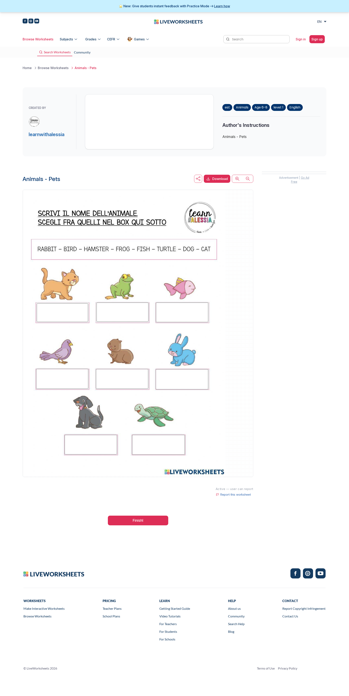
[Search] (228, 38)
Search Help (236, 624)
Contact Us (290, 616)
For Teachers (168, 624)
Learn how (222, 6)
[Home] (178, 21)
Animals (242, 107)
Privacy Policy (287, 668)
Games (139, 39)
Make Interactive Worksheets (44, 608)
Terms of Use (266, 668)
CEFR (111, 39)
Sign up (317, 39)
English (294, 107)
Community (236, 616)
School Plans (111, 616)
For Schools (167, 639)
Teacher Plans (112, 608)
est (227, 107)
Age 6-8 (260, 107)
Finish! (138, 520)
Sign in (301, 39)
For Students (168, 631)
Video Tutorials (170, 616)
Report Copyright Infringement (304, 608)
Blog (231, 631)
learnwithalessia (46, 134)
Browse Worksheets (38, 39)
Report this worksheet (235, 494)
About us (234, 608)
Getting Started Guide (174, 608)
